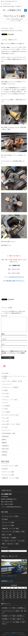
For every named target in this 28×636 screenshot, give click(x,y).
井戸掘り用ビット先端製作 (9, 537)
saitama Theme (15, 634)
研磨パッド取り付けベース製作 (10, 544)
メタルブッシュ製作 (18, 30)
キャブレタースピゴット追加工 (10, 465)
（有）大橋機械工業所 (14, 265)
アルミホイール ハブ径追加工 (10, 387)
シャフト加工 (5, 396)
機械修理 (4, 442)
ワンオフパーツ (6, 430)
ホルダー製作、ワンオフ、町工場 (11, 424)
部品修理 (4, 455)
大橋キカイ (12, 28)
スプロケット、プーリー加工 (9, 399)
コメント (4, 315)
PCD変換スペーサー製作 (8, 608)
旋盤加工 (4, 439)
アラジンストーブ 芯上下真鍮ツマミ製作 (13, 531)
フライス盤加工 (6, 412)
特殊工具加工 (5, 448)
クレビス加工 (5, 393)
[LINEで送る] (11, 34)
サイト (3, 344)
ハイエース (5, 402)
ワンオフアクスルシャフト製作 (10, 611)
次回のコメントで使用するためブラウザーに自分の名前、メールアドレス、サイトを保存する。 (13, 353)
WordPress (9, 634)
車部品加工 (5, 452)
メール (3, 339)
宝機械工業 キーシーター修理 (10, 478)
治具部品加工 (5, 445)
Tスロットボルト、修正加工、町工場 (12, 381)
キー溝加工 (5, 390)
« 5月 (2, 601)
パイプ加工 (5, 409)
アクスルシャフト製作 (8, 475)
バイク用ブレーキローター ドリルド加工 (13, 541)
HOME (7, 19)
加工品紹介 (5, 468)
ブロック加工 (5, 418)
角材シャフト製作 (6, 534)
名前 (3, 334)
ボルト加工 (5, 427)
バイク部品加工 (6, 406)
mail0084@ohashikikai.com (11, 1)
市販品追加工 (5, 436)
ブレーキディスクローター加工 (10, 415)
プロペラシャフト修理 (8, 472)
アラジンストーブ (6, 384)
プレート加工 (5, 421)
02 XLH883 (5, 373)
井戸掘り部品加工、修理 (17, 19)
